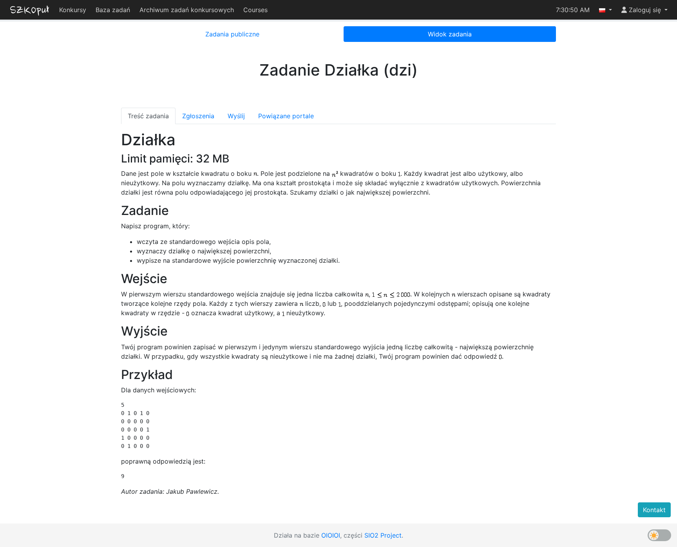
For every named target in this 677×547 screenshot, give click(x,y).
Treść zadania (148, 116)
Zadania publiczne (232, 34)
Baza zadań (113, 10)
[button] (605, 10)
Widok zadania (450, 34)
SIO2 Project (383, 535)
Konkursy (72, 10)
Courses (255, 10)
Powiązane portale (286, 116)
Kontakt (654, 510)
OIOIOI (330, 535)
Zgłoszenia (198, 116)
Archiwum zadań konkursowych (186, 10)
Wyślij (236, 116)
